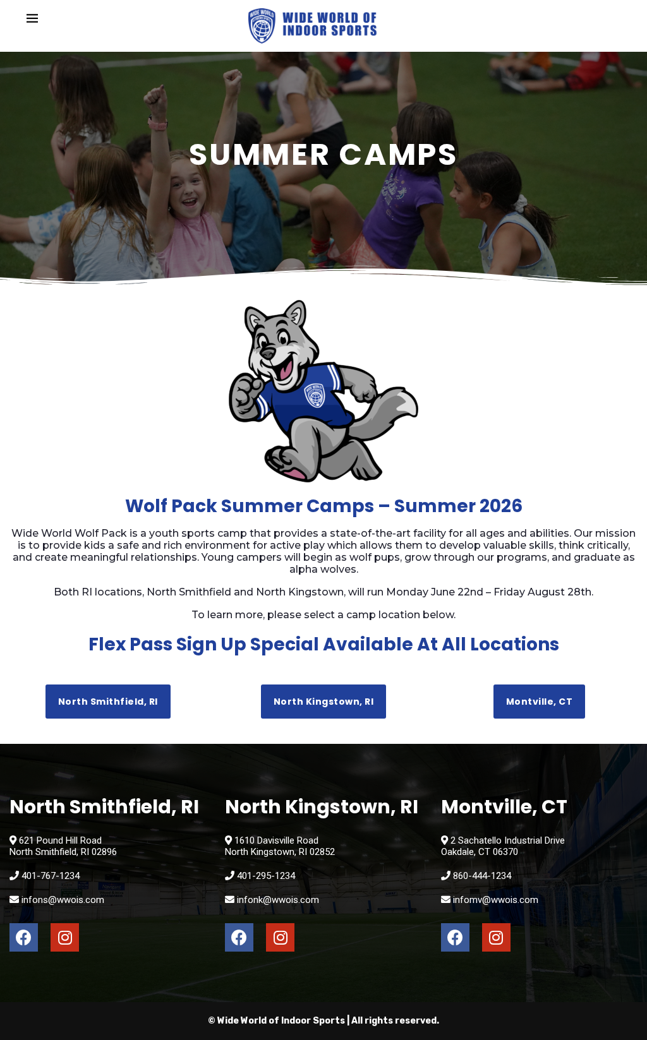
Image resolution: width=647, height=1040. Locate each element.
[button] (108, 701)
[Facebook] (23, 937)
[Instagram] (65, 937)
